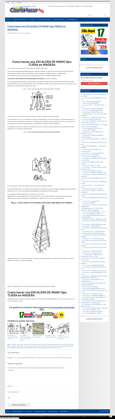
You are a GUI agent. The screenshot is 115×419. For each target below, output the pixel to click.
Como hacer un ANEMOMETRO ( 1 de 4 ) (94, 212)
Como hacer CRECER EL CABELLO (92, 313)
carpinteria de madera (19, 19)
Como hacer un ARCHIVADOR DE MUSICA (94, 117)
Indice (13, 2)
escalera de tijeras (55, 346)
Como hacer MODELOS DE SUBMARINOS (37, 336)
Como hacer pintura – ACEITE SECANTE (94, 231)
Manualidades (72, 19)
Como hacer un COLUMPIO (90, 286)
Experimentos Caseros (45, 19)
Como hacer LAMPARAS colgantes (92, 171)
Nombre (10, 386)
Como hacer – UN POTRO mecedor (92, 294)
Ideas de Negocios (59, 19)
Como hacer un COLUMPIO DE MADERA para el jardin (63, 337)
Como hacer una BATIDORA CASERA (93, 110)
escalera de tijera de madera (43, 346)
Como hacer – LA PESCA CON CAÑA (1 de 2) (95, 270)
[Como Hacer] (26, 12)
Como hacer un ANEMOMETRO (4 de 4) (94, 288)
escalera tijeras (28, 347)
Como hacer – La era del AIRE (91, 201)
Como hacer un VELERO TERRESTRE (93, 108)
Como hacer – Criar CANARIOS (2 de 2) (93, 238)
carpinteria (26, 344)
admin (20, 33)
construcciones (62, 344)
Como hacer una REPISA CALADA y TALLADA (95, 308)
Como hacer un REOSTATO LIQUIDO (93, 311)
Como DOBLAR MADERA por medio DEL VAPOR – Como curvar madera (26, 338)
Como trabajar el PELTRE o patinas (92, 128)
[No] (19, 418)
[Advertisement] (34, 45)
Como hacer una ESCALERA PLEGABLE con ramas (12, 337)
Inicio (8, 19)
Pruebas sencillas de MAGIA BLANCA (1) (93, 233)
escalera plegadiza (12, 347)
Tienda (7, 2)
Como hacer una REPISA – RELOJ (92, 156)
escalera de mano (24, 346)
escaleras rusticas (53, 347)
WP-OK (107, 411)
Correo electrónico (13, 392)
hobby (59, 347)
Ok (110, 416)
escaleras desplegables (42, 347)
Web (8, 397)
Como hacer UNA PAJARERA (90, 103)
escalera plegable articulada (66, 346)
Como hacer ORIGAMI (89, 203)
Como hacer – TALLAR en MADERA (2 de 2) (94, 172)
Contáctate (19, 2)
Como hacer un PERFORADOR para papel (94, 224)
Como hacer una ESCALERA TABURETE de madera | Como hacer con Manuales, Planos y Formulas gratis (42, 357)
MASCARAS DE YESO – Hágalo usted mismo (95, 219)
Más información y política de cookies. (9, 418)
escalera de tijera (33, 346)
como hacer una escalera (35, 344)
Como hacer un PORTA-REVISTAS (92, 226)
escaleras (34, 347)
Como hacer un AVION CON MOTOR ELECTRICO (51, 336)
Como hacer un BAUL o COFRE (91, 165)
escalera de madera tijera (13, 346)
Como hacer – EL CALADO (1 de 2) (92, 253)
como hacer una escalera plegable (49, 344)
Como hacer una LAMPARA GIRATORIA (93, 265)
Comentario (11, 370)
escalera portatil (21, 347)
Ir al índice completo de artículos (94, 67)
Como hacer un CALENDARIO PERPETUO (94, 295)
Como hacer (32, 19)
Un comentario (12, 344)
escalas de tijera (70, 344)
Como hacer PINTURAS (89, 130)
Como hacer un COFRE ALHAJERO (92, 251)
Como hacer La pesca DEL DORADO (93, 189)
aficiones (21, 344)
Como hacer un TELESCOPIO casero (93, 112)
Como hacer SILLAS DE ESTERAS (92, 101)
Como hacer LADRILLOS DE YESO (92, 119)
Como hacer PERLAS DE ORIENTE (92, 213)
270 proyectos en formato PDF (57, 308)
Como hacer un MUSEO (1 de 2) (91, 310)
